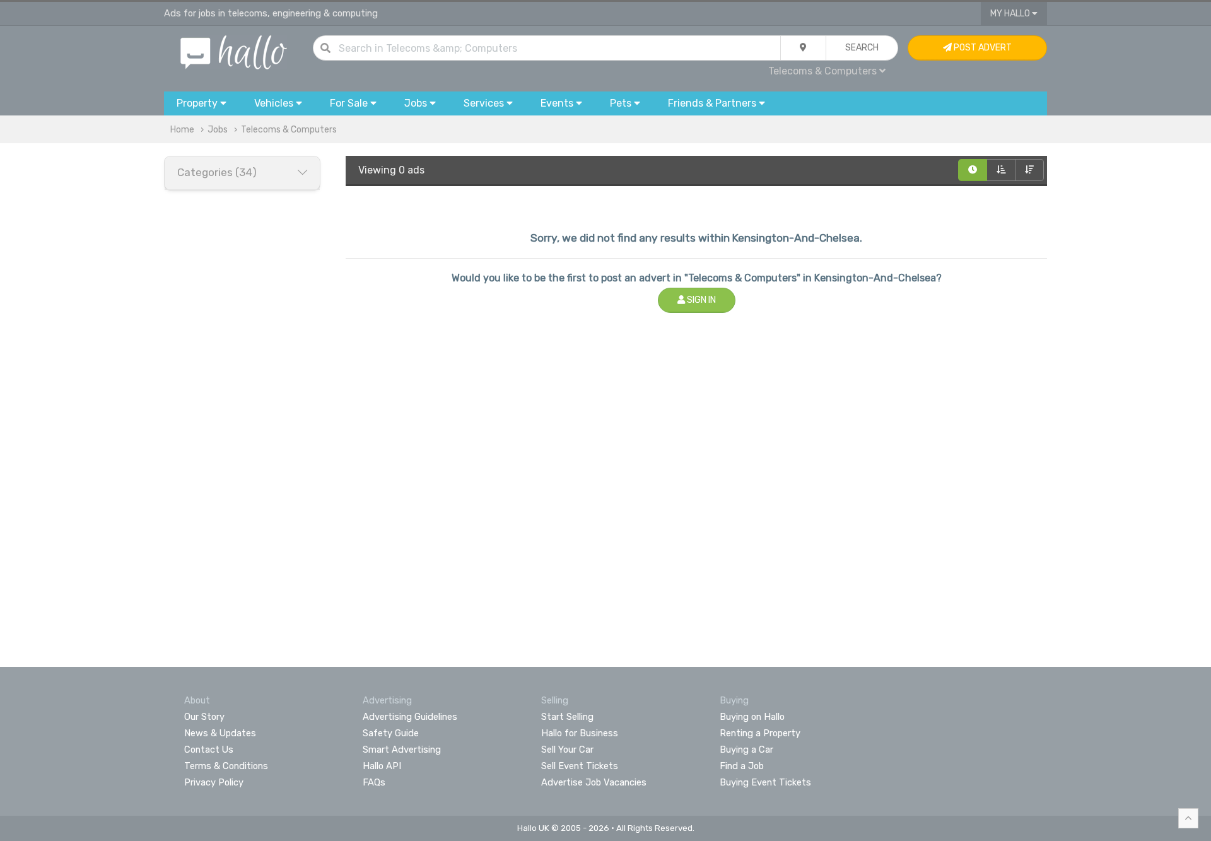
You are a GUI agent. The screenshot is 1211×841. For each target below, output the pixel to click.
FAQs (374, 782)
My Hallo (1011, 13)
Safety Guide (391, 733)
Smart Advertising (402, 749)
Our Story (204, 716)
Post (982, 47)
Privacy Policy (213, 782)
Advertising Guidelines (410, 716)
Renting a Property (760, 733)
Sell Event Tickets (579, 766)
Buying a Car (746, 749)
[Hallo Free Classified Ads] (233, 51)
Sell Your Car (567, 749)
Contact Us (208, 749)
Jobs (218, 129)
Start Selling (567, 716)
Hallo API (382, 766)
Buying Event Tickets (765, 782)
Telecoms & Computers (289, 129)
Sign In (700, 300)
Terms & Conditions (226, 766)
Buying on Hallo (752, 716)
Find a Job (742, 766)
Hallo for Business (579, 733)
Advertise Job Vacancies (593, 782)
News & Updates (220, 733)
